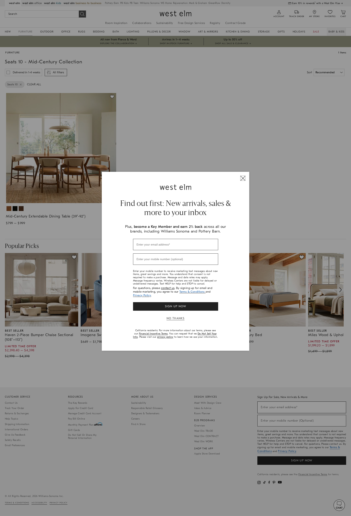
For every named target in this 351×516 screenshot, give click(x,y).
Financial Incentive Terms (153, 333)
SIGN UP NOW (175, 306)
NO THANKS (176, 318)
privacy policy (165, 336)
